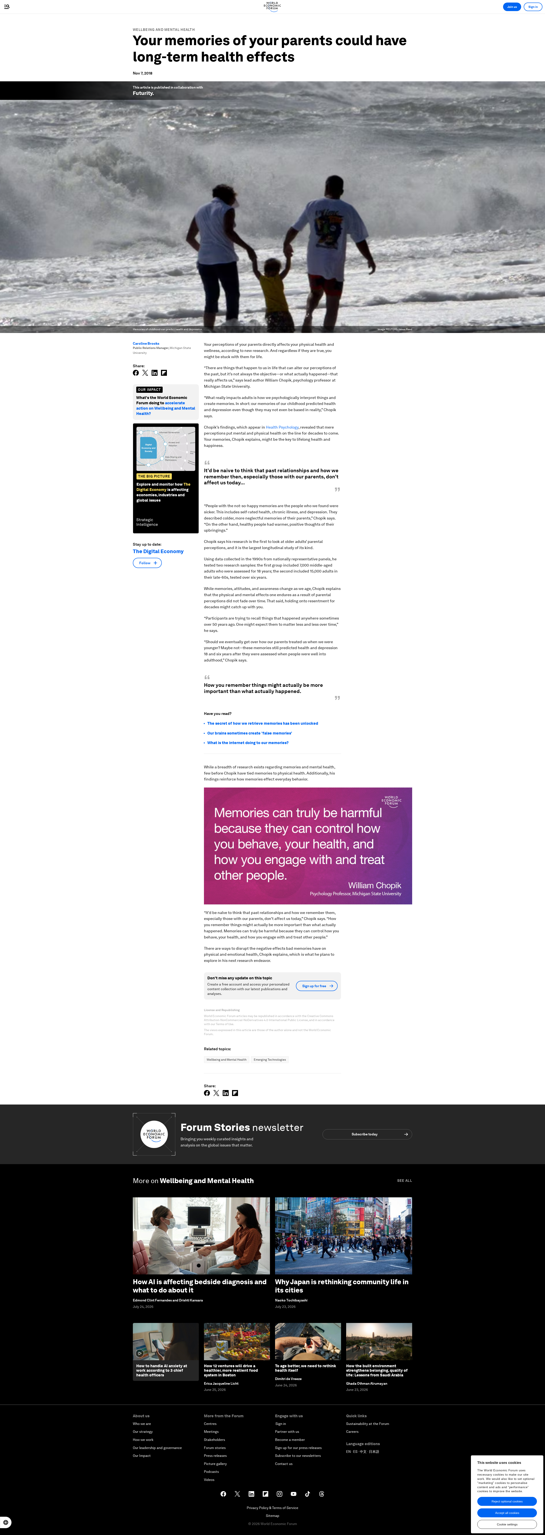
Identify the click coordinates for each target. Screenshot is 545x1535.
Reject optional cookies (507, 1501)
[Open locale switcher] (5, 1522)
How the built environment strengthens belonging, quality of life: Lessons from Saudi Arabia (377, 1370)
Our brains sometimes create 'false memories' (249, 733)
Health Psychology (282, 427)
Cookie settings (507, 1524)
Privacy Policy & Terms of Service (272, 1508)
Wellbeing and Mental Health (164, 30)
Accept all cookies (507, 1513)
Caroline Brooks (146, 343)
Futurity (142, 93)
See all (404, 1181)
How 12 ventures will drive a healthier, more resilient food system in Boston (231, 1370)
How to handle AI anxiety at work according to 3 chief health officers (161, 1370)
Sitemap (272, 1516)
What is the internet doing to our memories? (248, 742)
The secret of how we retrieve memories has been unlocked (262, 723)
